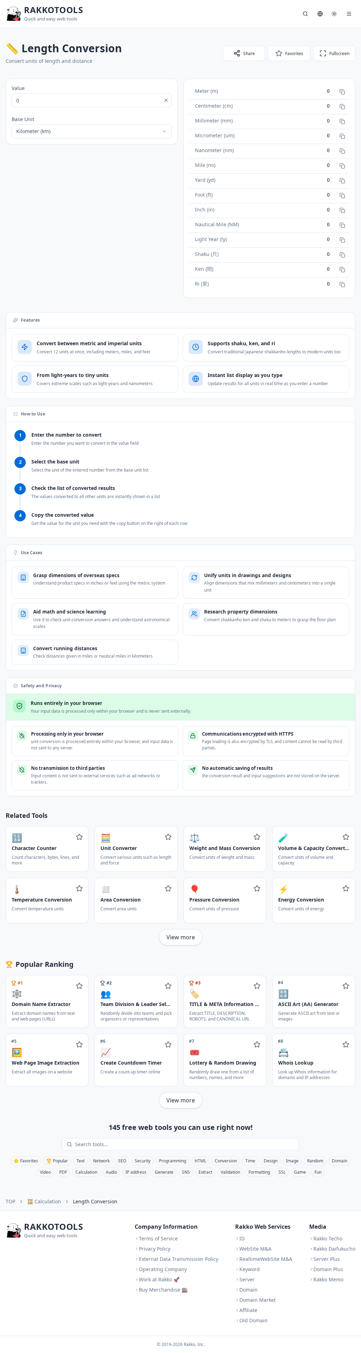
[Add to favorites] (79, 837)
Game (300, 1172)
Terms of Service (158, 1238)
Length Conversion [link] (95, 1201)
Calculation (86, 1172)
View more (180, 937)
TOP (10, 1201)
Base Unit (23, 119)
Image (292, 1161)
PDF (63, 1172)
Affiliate (248, 1310)
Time (250, 1161)
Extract (205, 1172)
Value (18, 88)
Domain (339, 1161)
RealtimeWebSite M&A (265, 1259)
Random (315, 1161)
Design (270, 1161)
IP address (136, 1172)
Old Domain (253, 1320)
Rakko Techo (327, 1238)
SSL (282, 1172)
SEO (122, 1161)
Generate (164, 1172)
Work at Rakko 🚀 (159, 1279)
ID (242, 1238)
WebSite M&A (255, 1248)
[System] (334, 13)
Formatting (259, 1172)
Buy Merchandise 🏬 (163, 1289)
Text (81, 1161)
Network (101, 1161)
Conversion (226, 1161)
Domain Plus (328, 1269)
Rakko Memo (328, 1279)
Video (45, 1172)
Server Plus (326, 1259)
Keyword (249, 1269)
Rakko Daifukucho (334, 1248)
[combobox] (92, 131)
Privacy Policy (154, 1248)
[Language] (320, 13)
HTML (200, 1161)
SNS (186, 1172)
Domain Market (257, 1300)
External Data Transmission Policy (178, 1259)
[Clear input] (166, 100)
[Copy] (342, 92)
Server (247, 1279)
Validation (230, 1172)
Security (143, 1161)
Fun (318, 1172)
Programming (172, 1161)
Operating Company (163, 1269)
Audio (111, 1172)
